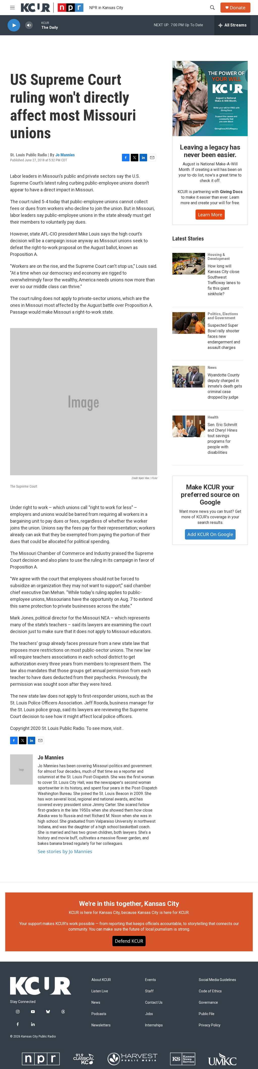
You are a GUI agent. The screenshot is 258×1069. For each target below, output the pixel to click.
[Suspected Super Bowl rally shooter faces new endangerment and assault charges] (188, 323)
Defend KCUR (129, 941)
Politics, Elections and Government (223, 316)
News (212, 368)
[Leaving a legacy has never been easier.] (210, 98)
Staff (149, 991)
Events (150, 980)
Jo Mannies (65, 154)
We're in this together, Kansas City (129, 903)
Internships (154, 1025)
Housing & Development (219, 257)
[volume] (29, 25)
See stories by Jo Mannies (65, 851)
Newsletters (101, 1025)
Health (213, 417)
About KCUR (101, 980)
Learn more (210, 215)
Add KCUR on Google (210, 534)
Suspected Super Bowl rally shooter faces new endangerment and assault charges (224, 336)
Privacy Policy (209, 1025)
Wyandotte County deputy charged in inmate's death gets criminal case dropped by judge (225, 386)
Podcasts (98, 1014)
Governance (208, 1002)
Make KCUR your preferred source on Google (210, 494)
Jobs (149, 1014)
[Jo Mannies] (21, 769)
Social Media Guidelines (217, 980)
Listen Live (99, 991)
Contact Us (154, 1002)
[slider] (37, 25)
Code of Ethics (210, 991)
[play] (14, 25)
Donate (237, 7)
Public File (206, 1014)
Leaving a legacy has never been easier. (210, 151)
